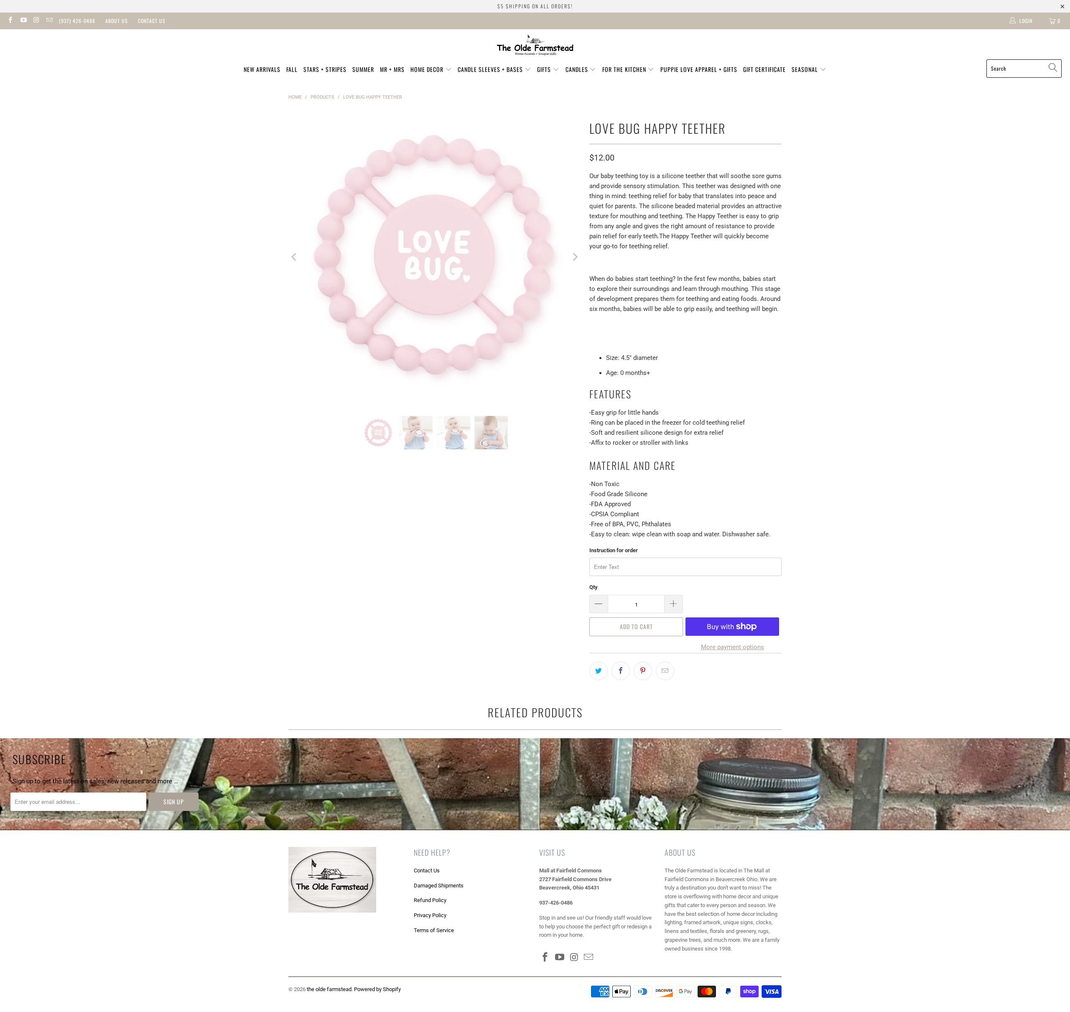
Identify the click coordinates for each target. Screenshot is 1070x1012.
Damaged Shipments (439, 885)
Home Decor (427, 69)
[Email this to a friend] (665, 671)
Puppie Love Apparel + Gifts (698, 69)
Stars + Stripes (324, 69)
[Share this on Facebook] (620, 671)
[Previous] (294, 257)
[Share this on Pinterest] (643, 671)
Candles (578, 69)
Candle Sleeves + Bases (491, 69)
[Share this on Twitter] (598, 671)
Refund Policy (430, 900)
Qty (593, 587)
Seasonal (806, 69)
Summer (363, 69)
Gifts (545, 69)
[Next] (574, 257)
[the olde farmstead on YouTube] (22, 21)
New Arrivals (262, 69)
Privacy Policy (430, 915)
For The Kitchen (625, 69)
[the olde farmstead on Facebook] (9, 21)
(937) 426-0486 (77, 20)
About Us (116, 20)
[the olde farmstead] (535, 46)
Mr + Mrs (392, 69)
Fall (292, 69)
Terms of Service (434, 930)
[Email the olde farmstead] (49, 21)
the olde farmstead (329, 989)
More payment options (732, 647)
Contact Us (152, 20)
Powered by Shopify (377, 989)
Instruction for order (613, 550)
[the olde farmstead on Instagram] (36, 21)
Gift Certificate (764, 69)
